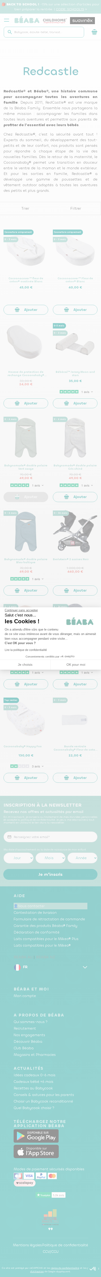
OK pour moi (75, 664)
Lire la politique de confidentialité (26, 650)
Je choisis (25, 664)
